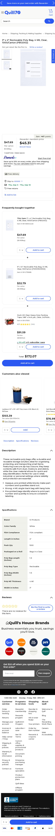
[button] (53, 3)
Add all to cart (27, 363)
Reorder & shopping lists (33, 711)
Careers (45, 728)
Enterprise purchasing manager (20, 762)
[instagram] (19, 692)
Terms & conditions (11, 816)
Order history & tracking (6, 711)
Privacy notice (29, 816)
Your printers (34, 724)
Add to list (11, 195)
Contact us (6, 769)
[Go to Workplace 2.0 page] (46, 651)
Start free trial (44, 158)
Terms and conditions (24, 680)
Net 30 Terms (18, 736)
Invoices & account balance (6, 730)
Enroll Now (25, 147)
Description (9, 441)
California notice (45, 816)
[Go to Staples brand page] (9, 651)
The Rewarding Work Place (47, 722)
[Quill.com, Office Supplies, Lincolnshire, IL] (11, 800)
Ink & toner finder (33, 719)
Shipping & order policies (6, 745)
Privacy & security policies (6, 762)
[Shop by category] (2, 12)
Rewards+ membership (20, 710)
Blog (44, 715)
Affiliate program (19, 789)
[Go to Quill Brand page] (9, 642)
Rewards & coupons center (33, 737)
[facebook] (33, 692)
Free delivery (13, 174)
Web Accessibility (47, 733)
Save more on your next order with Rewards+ (27, 3)
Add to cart (31, 822)
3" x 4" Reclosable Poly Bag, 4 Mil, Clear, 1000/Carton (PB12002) (34, 219)
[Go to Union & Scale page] (34, 651)
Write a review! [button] (36, 47)
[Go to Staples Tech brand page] (21, 651)
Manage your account (7, 723)
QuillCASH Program (19, 723)
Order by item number (34, 729)
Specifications (22, 441)
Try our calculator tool (24, 164)
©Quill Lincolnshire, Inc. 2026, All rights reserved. (21, 808)
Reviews (34, 441)
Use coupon (44, 673)
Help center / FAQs (7, 738)
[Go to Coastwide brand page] (21, 642)
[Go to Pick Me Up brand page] (34, 642)
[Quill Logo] (13, 12)
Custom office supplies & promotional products (20, 745)
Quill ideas (19, 783)
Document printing (20, 755)
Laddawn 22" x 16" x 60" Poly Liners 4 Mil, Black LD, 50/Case (20, 410)
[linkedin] (26, 692)
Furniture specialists (19, 770)
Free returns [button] (12, 188)
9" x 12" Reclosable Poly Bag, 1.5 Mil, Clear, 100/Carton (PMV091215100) (32, 268)
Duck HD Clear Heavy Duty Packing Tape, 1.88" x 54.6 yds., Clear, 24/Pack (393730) (33, 316)
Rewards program (19, 716)
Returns (5, 718)
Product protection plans (20, 777)
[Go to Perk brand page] (46, 642)
